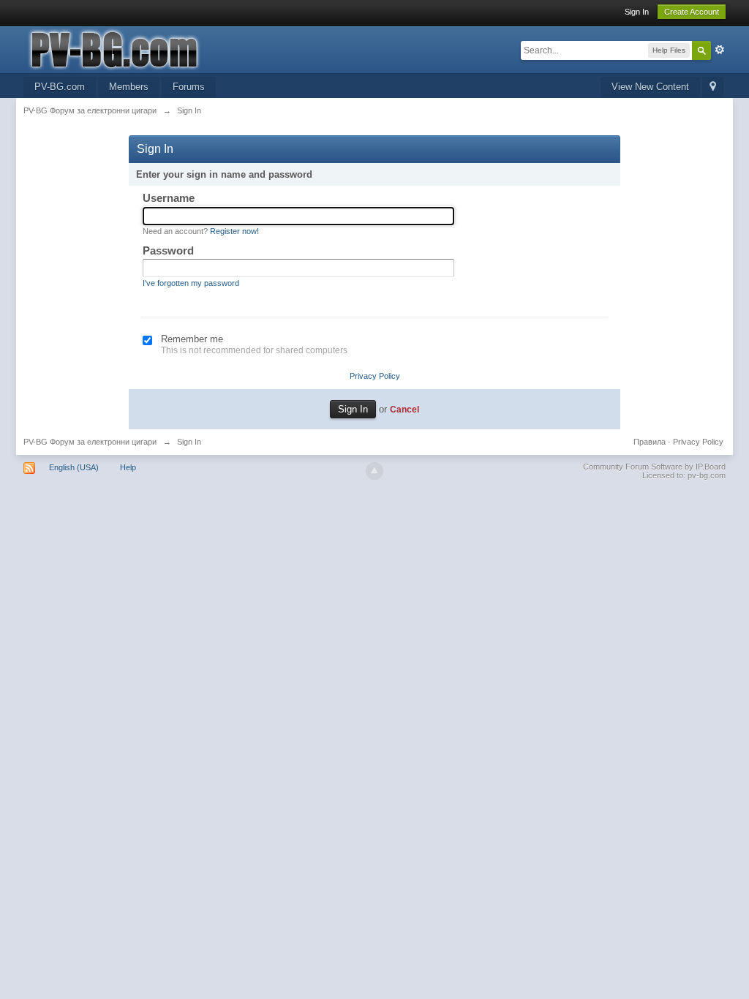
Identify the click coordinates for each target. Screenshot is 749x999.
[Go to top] (374, 471)
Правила (649, 441)
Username (169, 198)
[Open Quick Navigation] (712, 87)
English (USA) (74, 467)
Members (128, 86)
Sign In (637, 11)
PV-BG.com (59, 86)
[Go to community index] (154, 48)
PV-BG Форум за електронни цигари (90, 441)
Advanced (720, 50)
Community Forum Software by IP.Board (654, 466)
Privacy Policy (375, 376)
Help (128, 467)
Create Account (691, 11)
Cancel (404, 409)
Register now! (234, 231)
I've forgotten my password (191, 283)
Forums (189, 86)
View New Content (650, 86)
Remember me (192, 338)
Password (168, 250)
